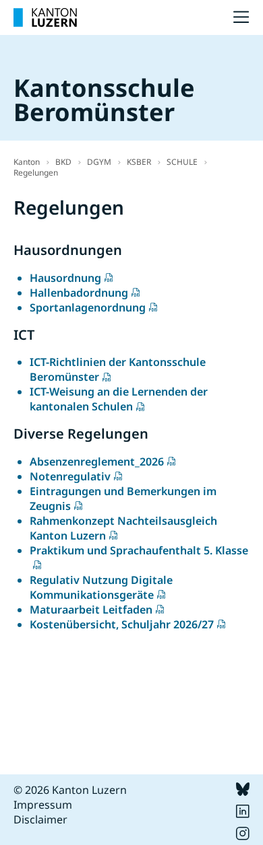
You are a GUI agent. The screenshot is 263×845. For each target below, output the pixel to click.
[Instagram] (243, 836)
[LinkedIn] (243, 814)
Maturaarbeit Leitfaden (91, 609)
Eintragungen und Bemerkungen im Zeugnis (123, 498)
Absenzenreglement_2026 (97, 461)
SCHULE (182, 162)
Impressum (42, 804)
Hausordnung (65, 277)
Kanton (26, 162)
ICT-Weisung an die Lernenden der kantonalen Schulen (119, 399)
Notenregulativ (70, 476)
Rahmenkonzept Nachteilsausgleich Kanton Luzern (123, 528)
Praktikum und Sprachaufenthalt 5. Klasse (139, 550)
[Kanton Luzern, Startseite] (45, 17)
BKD (63, 162)
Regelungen (35, 172)
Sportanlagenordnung (88, 307)
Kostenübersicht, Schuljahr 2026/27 (122, 624)
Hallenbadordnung (79, 292)
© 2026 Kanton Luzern (70, 789)
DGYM (99, 162)
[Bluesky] (243, 791)
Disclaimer (40, 819)
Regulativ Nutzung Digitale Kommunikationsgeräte (101, 587)
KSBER (139, 162)
